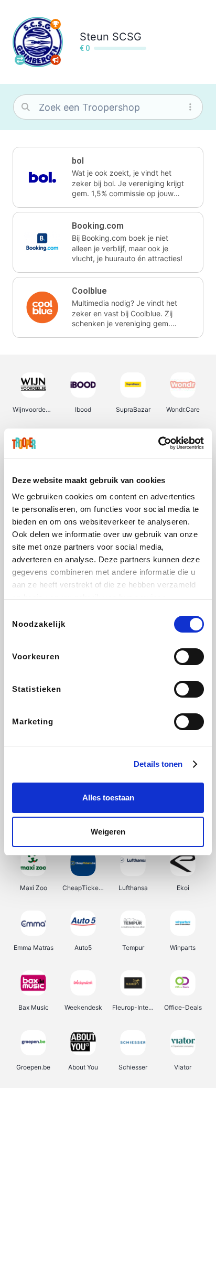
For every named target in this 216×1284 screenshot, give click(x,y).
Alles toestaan (108, 797)
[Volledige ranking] (55, 24)
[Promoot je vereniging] (55, 60)
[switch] (189, 656)
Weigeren (108, 831)
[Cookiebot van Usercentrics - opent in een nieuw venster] (158, 443)
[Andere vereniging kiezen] (20, 60)
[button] (108, 177)
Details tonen (158, 763)
